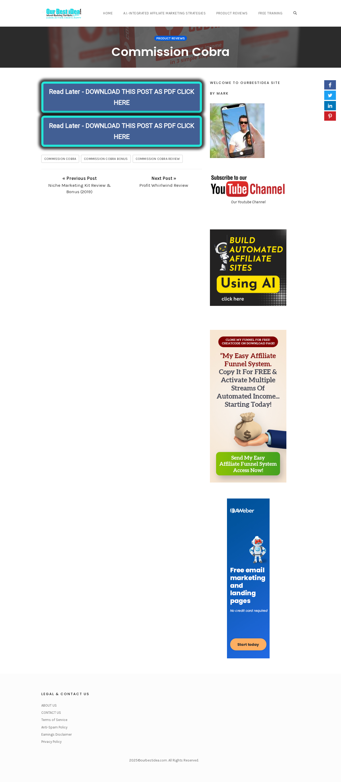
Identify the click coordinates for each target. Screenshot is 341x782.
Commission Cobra (170, 51)
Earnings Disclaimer (56, 734)
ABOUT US (49, 705)
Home (108, 13)
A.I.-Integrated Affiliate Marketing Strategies (164, 13)
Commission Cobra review (158, 159)
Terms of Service (54, 720)
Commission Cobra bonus (106, 159)
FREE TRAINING (270, 13)
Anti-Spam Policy (54, 727)
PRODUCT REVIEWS (232, 13)
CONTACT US (51, 713)
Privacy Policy (51, 742)
